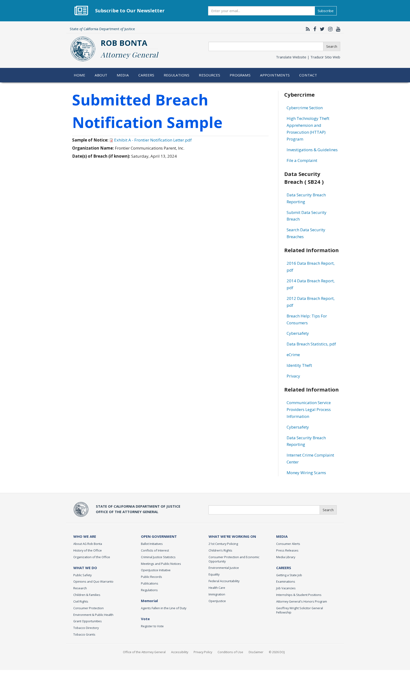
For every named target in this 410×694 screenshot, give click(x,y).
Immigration (217, 594)
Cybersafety (298, 333)
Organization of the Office (91, 557)
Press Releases (287, 550)
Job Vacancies (286, 588)
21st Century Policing (223, 544)
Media (123, 75)
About (101, 75)
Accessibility (179, 652)
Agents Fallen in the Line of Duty (163, 608)
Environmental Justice (224, 568)
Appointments (275, 75)
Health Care (217, 587)
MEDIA (282, 536)
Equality (214, 574)
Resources (209, 75)
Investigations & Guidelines (312, 149)
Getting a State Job (289, 575)
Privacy (293, 376)
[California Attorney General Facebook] (313, 29)
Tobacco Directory (86, 628)
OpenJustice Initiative (156, 570)
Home (79, 75)
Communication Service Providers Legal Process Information (309, 409)
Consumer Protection (88, 608)
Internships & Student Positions (298, 595)
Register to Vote (152, 626)
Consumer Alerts (288, 544)
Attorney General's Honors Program (301, 601)
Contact (308, 75)
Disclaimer (256, 652)
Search (331, 46)
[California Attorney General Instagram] (329, 29)
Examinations (285, 581)
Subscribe (326, 10)
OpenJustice (217, 601)
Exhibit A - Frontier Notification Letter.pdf (153, 140)
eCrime (293, 354)
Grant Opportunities (87, 621)
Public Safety (82, 575)
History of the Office (87, 550)
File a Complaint (302, 160)
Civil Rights (80, 601)
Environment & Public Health (93, 615)
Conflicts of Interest (155, 550)
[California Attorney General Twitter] (321, 29)
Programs (240, 75)
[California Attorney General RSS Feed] (306, 29)
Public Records (151, 577)
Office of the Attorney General (144, 652)
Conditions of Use (230, 652)
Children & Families (86, 595)
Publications (149, 583)
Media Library (285, 557)
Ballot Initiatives (152, 544)
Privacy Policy (203, 652)
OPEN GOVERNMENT (159, 536)
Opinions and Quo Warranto (93, 581)
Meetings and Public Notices (161, 564)
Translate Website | (308, 57)
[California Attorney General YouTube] (337, 29)
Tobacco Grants (84, 634)
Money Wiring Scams (306, 472)
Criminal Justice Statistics (158, 557)
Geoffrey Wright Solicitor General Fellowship (299, 610)
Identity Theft (299, 365)
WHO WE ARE (84, 536)
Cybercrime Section (305, 107)
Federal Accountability (224, 581)
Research (80, 588)
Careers (146, 75)
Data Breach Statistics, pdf (311, 344)
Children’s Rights (220, 550)
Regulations (176, 75)
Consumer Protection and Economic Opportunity (234, 559)
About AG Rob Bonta (87, 544)
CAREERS (283, 567)
